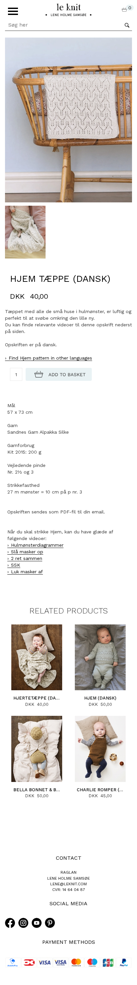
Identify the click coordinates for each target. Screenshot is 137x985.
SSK (15, 565)
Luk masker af (27, 571)
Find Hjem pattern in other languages (50, 358)
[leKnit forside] (68, 9)
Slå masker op (27, 551)
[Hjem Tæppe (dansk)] (68, 119)
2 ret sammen (26, 558)
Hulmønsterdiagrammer (37, 545)
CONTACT (68, 858)
